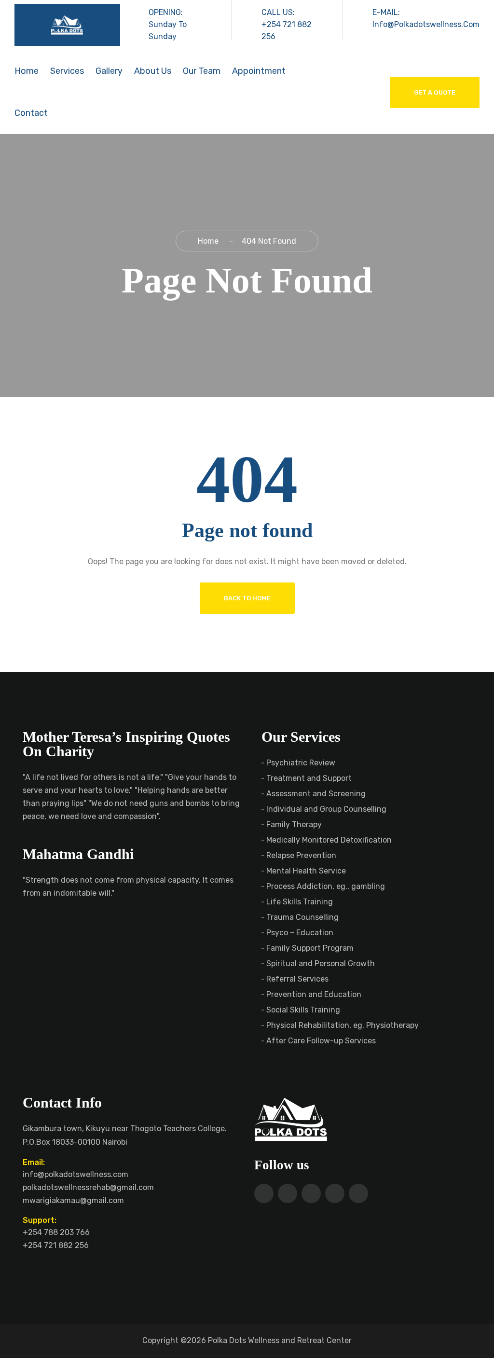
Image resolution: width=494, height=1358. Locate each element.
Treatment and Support (309, 778)
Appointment (259, 71)
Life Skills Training (299, 901)
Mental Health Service (306, 870)
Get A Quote (434, 92)
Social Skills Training (303, 1009)
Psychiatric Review (300, 762)
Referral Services (297, 979)
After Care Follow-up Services (321, 1040)
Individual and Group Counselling (326, 809)
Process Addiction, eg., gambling (325, 886)
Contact (31, 113)
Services (67, 71)
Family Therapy (294, 824)
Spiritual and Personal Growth (320, 963)
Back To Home (247, 598)
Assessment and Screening (316, 793)
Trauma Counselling (302, 917)
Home (26, 71)
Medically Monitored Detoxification (329, 840)
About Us (152, 71)
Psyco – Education (299, 932)
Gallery (109, 71)
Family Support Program (310, 948)
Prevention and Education (313, 994)
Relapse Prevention (301, 855)
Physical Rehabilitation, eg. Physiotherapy (342, 1025)
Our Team (201, 71)
